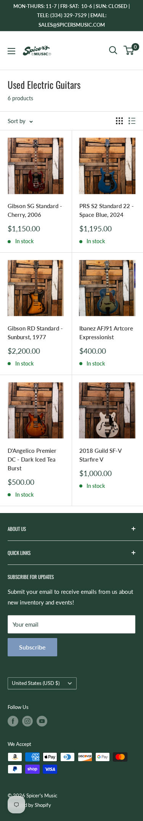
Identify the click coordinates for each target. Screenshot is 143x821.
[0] (129, 50)
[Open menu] (11, 51)
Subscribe (32, 647)
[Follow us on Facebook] (13, 721)
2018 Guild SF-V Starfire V (100, 455)
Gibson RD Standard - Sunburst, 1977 (35, 332)
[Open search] (113, 50)
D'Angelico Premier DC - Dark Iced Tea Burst (32, 459)
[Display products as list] (132, 120)
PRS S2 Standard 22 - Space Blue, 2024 (106, 210)
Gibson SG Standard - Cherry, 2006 (35, 210)
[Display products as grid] (119, 120)
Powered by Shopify (29, 805)
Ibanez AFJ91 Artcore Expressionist (106, 332)
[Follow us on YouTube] (42, 721)
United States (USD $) (35, 683)
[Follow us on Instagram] (27, 721)
